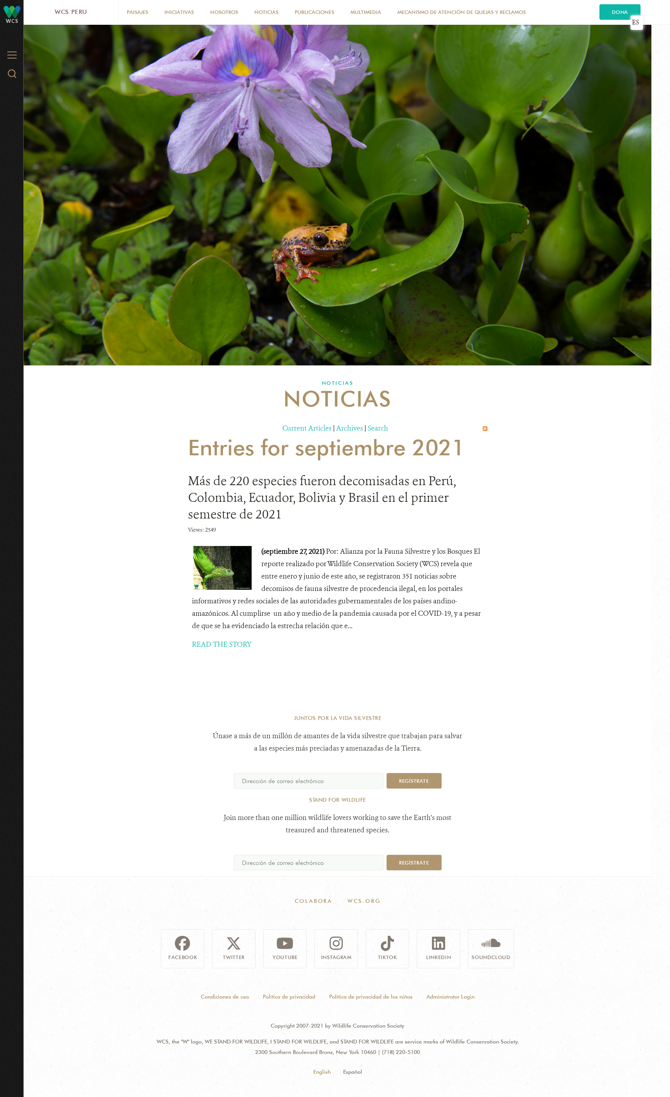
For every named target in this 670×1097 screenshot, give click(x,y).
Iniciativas (179, 12)
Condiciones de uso (225, 997)
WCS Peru (71, 11)
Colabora (313, 901)
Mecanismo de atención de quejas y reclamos (461, 12)
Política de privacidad (289, 997)
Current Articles (307, 428)
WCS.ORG (364, 901)
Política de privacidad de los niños (371, 997)
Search (378, 428)
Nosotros (224, 12)
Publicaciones (314, 12)
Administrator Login (451, 997)
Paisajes (137, 12)
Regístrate (414, 781)
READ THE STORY (222, 644)
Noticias (266, 12)
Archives (349, 428)
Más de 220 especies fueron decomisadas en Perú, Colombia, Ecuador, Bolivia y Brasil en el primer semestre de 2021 (322, 497)
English (322, 1072)
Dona (620, 12)
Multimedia (366, 12)
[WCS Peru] (12, 11)
